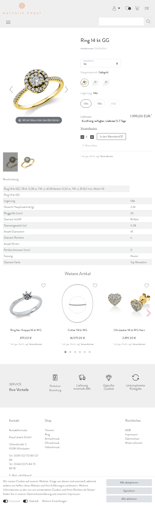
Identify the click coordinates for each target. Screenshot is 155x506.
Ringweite (88, 61)
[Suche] (148, 21)
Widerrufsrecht (133, 443)
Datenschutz (132, 439)
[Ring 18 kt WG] (13, 162)
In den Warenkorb (110, 136)
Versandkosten (89, 128)
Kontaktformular (18, 430)
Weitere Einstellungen (54, 501)
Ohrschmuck (52, 443)
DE (147, 8)
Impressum (131, 434)
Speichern (129, 491)
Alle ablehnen (129, 499)
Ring (47, 434)
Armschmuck (52, 439)
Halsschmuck (52, 447)
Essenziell (14, 501)
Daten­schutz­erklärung (39, 494)
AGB (128, 430)
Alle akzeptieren (129, 482)
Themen (49, 430)
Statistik (34, 501)
